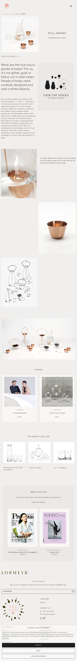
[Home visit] (54, 528)
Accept (38, 645)
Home (4, 14)
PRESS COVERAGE (38, 502)
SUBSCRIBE (7, 591)
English (42, 602)
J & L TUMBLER (60, 468)
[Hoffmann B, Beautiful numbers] (22, 528)
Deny (38, 650)
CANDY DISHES (34, 468)
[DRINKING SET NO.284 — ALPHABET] (14, 453)
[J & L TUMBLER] (65, 453)
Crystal (10, 14)
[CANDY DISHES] (39, 453)
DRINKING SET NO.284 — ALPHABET (14, 469)
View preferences (38, 656)
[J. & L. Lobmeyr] (7, 6)
